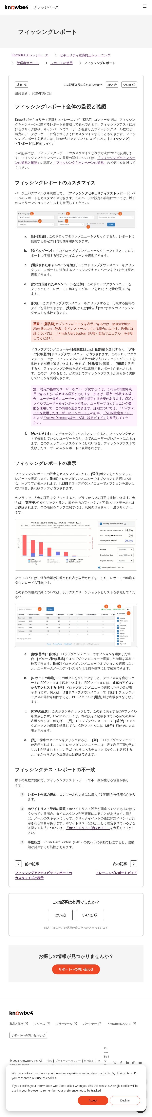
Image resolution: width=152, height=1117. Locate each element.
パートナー (92, 1024)
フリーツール (66, 1024)
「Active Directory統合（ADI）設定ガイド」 (74, 417)
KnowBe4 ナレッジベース (30, 55)
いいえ (127, 85)
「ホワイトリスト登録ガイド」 (88, 828)
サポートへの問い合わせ (76, 969)
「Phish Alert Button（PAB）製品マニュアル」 (89, 333)
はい (110, 85)
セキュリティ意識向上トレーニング (85, 55)
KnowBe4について (122, 1024)
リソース (41, 1024)
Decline (125, 1100)
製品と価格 (19, 1024)
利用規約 (89, 1061)
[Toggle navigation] (144, 6)
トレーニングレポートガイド (116, 873)
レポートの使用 (61, 63)
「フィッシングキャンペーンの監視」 (80, 162)
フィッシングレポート (100, 63)
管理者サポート (28, 63)
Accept (93, 1100)
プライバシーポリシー (68, 1061)
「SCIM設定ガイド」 (118, 413)
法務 (49, 1061)
